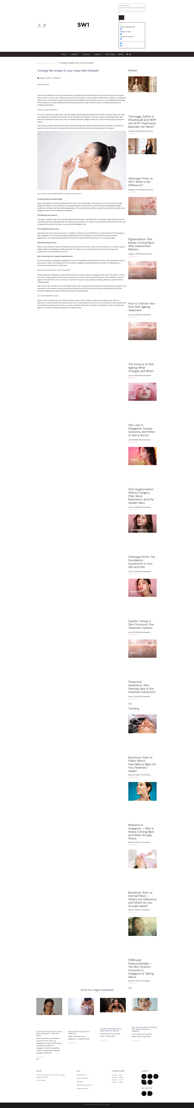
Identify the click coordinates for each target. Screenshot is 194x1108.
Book (44, 27)
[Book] (44, 25)
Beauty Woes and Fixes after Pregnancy (78, 1033)
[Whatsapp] (155, 1076)
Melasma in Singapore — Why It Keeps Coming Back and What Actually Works (141, 831)
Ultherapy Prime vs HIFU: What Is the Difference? (140, 182)
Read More (40, 1057)
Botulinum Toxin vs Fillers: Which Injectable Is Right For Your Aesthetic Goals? (142, 764)
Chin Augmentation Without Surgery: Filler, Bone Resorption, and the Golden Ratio (141, 496)
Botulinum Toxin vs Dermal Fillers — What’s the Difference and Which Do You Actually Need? (142, 899)
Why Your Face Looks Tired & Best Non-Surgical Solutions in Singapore (144, 1029)
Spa (130, 54)
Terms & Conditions (82, 1078)
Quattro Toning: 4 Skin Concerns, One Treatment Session (141, 624)
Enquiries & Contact (83, 1088)
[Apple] (144, 1093)
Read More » (133, 133)
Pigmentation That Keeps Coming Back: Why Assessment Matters (141, 244)
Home (38, 63)
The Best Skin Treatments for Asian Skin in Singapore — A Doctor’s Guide (49, 1033)
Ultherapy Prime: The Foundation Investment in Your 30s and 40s (141, 562)
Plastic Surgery (110, 54)
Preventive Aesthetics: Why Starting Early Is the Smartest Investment (142, 687)
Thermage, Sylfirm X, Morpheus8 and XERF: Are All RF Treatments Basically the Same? (142, 122)
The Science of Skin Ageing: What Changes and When (141, 367)
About (64, 54)
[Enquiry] (40, 25)
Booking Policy (81, 1075)
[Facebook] (144, 1076)
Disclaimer (80, 1082)
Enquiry (39, 27)
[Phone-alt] (144, 1082)
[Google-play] (149, 1093)
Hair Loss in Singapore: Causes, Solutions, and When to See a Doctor (141, 430)
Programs (97, 54)
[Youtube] (149, 1076)
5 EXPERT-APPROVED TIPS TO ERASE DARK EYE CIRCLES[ (111, 1030)
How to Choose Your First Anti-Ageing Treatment (141, 307)
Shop (121, 54)
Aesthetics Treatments (50, 63)
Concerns (86, 54)
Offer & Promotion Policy (84, 1085)
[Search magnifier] (121, 17)
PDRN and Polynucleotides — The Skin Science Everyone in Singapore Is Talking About (141, 968)
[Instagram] (149, 1082)
